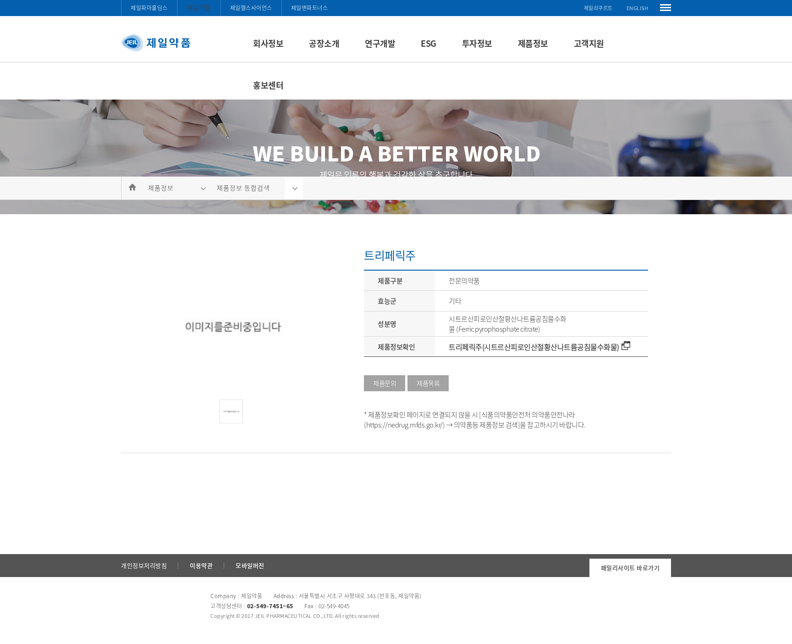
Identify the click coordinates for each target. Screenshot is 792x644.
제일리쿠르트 (598, 8)
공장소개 (324, 43)
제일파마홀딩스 (149, 8)
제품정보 (533, 43)
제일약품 (199, 7)
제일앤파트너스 (309, 8)
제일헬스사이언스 (251, 8)
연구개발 (380, 43)
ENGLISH (638, 8)
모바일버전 (250, 565)
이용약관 (201, 565)
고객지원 (589, 43)
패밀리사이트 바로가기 (630, 567)
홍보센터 (268, 85)
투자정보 (477, 43)
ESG (428, 43)
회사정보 (268, 43)
